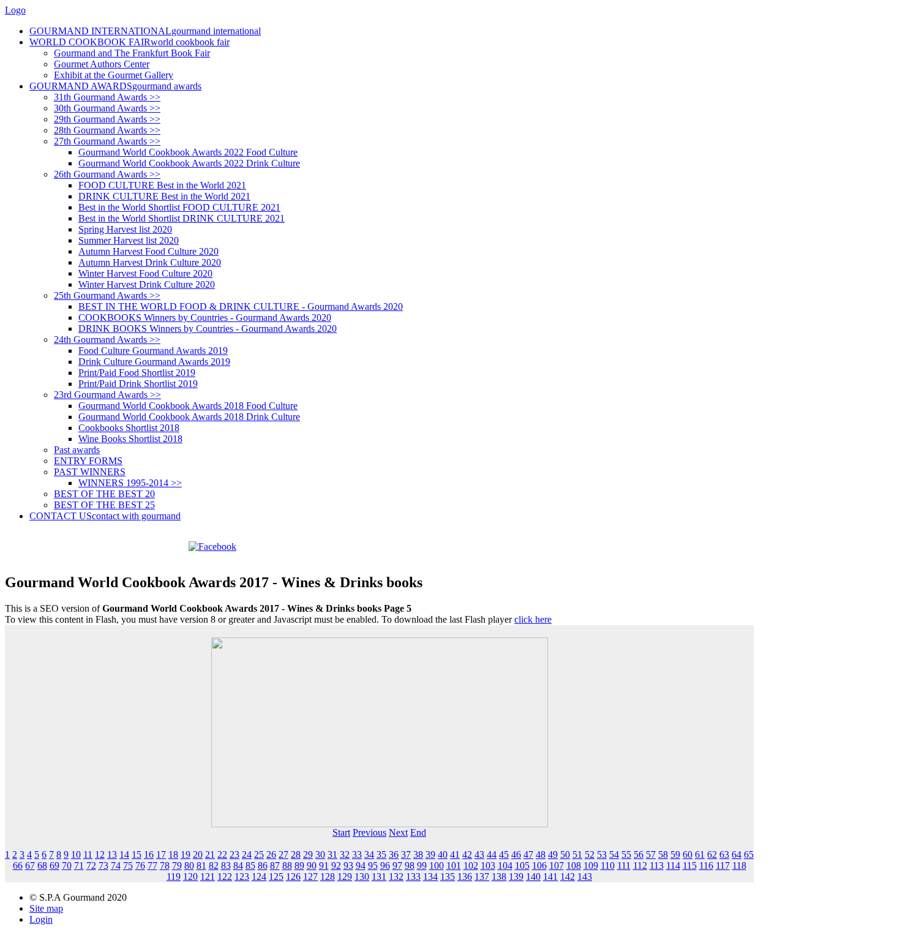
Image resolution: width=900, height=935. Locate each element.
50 (565, 854)
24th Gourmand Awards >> (107, 339)
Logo (15, 10)
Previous (369, 832)
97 (397, 865)
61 (700, 854)
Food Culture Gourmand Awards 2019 (153, 350)
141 (550, 876)
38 (418, 854)
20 (198, 854)
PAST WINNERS (90, 472)
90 (312, 865)
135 (447, 876)
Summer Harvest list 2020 (128, 240)
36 (394, 854)
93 (348, 865)
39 (430, 854)
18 (173, 854)
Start (341, 832)
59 (675, 854)
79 (177, 865)
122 (224, 876)
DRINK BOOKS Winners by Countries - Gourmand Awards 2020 (207, 328)
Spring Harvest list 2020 (125, 229)
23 (234, 854)
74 (116, 865)
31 (332, 854)
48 (541, 854)
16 (149, 854)
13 (112, 854)
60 (687, 854)
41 (455, 854)
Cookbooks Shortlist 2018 (128, 427)
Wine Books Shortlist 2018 (130, 439)
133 (413, 876)
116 (706, 865)
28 (296, 854)
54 (614, 854)
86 (263, 865)
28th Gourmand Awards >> (107, 130)
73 (103, 865)
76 (140, 865)
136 (464, 876)
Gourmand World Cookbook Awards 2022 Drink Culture (189, 163)
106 (539, 865)
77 (152, 865)
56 (638, 854)
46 (516, 854)
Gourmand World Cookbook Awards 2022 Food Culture (188, 152)
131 (379, 876)
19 (185, 854)
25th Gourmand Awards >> (107, 295)
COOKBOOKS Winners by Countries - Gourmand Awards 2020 (204, 317)
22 (222, 854)
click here (533, 619)
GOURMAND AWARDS (115, 86)
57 (651, 854)
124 (259, 876)
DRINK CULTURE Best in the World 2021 (164, 196)
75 (128, 865)
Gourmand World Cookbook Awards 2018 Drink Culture (189, 416)
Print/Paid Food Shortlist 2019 (136, 372)
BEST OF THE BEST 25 (104, 505)
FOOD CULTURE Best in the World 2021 (162, 185)
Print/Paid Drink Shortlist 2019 (138, 383)
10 (76, 854)
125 (276, 876)
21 (210, 854)
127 (310, 876)
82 (214, 865)
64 (736, 854)
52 (589, 854)
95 (373, 865)
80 (189, 865)
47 (528, 854)
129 (344, 876)
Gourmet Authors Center (101, 64)
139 (516, 876)
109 (590, 865)
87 (275, 865)
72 (91, 865)
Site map (46, 908)
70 (67, 865)
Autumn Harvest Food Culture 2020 (148, 251)
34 (369, 854)
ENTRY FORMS (88, 461)
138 (499, 876)
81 (201, 865)
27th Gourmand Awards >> (107, 141)
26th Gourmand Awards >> (107, 174)
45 (504, 854)
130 (361, 876)
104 (505, 865)
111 (624, 865)
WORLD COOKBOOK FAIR (129, 42)
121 (207, 876)
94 (361, 865)
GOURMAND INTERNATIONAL (145, 31)
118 (739, 865)
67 (30, 865)
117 (723, 865)
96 (385, 865)
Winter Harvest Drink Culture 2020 (146, 284)
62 (712, 854)
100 (436, 865)
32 (345, 854)
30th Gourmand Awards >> (107, 108)
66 (18, 865)
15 (136, 854)
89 (299, 865)
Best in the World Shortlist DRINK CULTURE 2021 (181, 218)
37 (406, 854)
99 (422, 865)
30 (320, 854)
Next (398, 832)
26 (271, 854)
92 (336, 865)
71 (79, 865)
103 (488, 865)
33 (357, 854)
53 (602, 854)
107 (556, 865)
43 (479, 854)
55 (626, 854)
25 (259, 854)
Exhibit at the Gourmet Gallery (113, 75)
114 (673, 865)
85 (250, 865)
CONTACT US (105, 516)
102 (470, 865)
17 (161, 854)
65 (749, 854)
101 (453, 865)
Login (41, 919)
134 (430, 876)
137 (481, 876)
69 (54, 865)
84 (238, 865)
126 (293, 876)
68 (42, 865)
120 (190, 876)
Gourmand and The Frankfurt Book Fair (132, 53)
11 (87, 854)
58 (663, 854)
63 (724, 854)
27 (283, 854)
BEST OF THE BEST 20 (104, 494)
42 (467, 854)
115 (690, 865)
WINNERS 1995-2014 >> (130, 483)
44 (492, 854)
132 (396, 876)
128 (327, 876)
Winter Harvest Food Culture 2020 (145, 273)
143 (584, 876)
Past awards (77, 450)
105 (522, 865)
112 (640, 865)
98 (409, 865)
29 (308, 854)
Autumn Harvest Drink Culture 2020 (149, 262)
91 (324, 865)
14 (124, 854)
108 (573, 865)
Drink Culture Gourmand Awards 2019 (154, 361)
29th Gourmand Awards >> (107, 119)
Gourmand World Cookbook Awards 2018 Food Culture (188, 405)
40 (443, 854)
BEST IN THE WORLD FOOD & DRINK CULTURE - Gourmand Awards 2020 (240, 306)
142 (567, 876)
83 (226, 865)
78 (165, 865)
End (418, 832)
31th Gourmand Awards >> (107, 97)
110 (608, 865)
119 (174, 876)
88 (287, 865)
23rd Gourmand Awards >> (107, 394)
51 (577, 854)
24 (247, 854)
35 (381, 854)
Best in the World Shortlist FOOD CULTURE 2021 (179, 207)
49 (553, 854)
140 (533, 876)
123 (241, 876)
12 (100, 854)
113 (657, 865)
